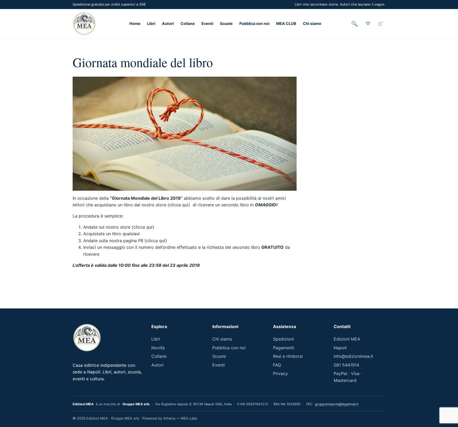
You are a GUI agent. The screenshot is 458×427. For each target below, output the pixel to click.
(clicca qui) (143, 227)
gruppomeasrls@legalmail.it (337, 404)
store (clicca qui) (174, 204)
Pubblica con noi (254, 23)
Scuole (226, 23)
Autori (168, 23)
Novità (158, 347)
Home (134, 23)
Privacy (280, 373)
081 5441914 (346, 365)
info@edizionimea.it (353, 356)
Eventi (207, 23)
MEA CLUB (286, 23)
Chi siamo (312, 23)
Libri (151, 23)
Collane (187, 23)
